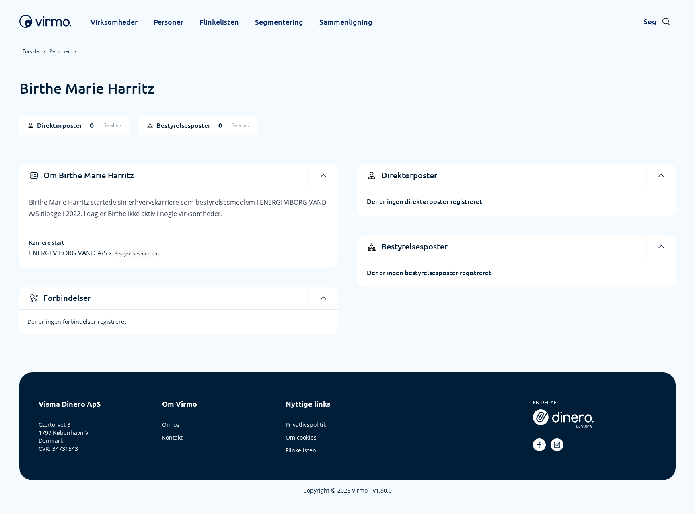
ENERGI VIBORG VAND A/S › (71, 253)
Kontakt (172, 437)
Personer (168, 22)
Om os (170, 424)
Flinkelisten (219, 22)
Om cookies (301, 437)
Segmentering (279, 22)
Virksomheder (114, 22)
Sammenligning (345, 22)
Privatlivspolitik (306, 424)
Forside (31, 51)
